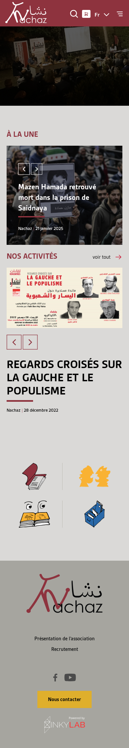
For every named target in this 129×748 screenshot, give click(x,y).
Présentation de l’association (64, 638)
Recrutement (64, 649)
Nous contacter (64, 699)
